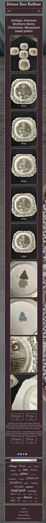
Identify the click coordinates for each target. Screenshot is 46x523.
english (13, 470)
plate (26, 483)
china (36, 466)
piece (19, 494)
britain (33, 470)
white (36, 494)
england (18, 491)
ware (24, 494)
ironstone (33, 474)
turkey (12, 494)
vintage (32, 490)
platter (29, 486)
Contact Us (24, 512)
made (19, 498)
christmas (25, 501)
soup (35, 498)
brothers (16, 482)
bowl (36, 501)
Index (24, 508)
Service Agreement (24, 518)
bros (22, 466)
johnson (32, 478)
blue (25, 469)
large (29, 467)
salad (12, 500)
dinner (27, 497)
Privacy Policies (24, 515)
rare (19, 470)
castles (34, 483)
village (13, 466)
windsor (12, 479)
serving (15, 474)
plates (24, 473)
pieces (31, 501)
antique (21, 479)
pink (18, 500)
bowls (30, 494)
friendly (19, 486)
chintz (13, 498)
